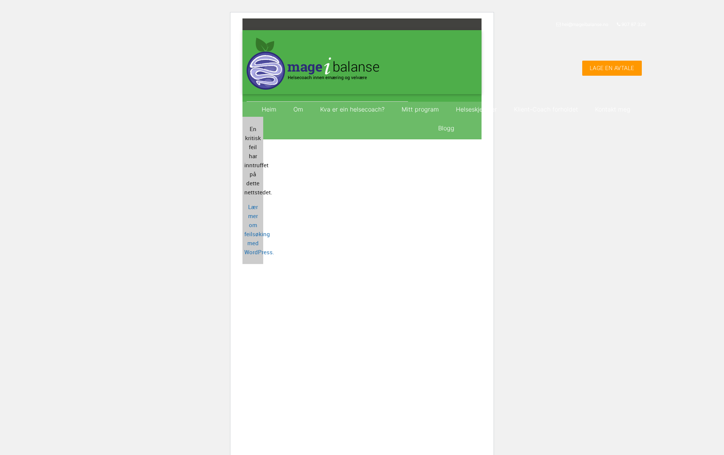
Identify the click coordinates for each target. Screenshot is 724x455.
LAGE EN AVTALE (612, 68)
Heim (269, 109)
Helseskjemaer (476, 109)
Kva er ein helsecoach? (352, 109)
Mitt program (420, 109)
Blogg (446, 128)
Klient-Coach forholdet (546, 109)
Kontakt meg (612, 109)
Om (298, 109)
